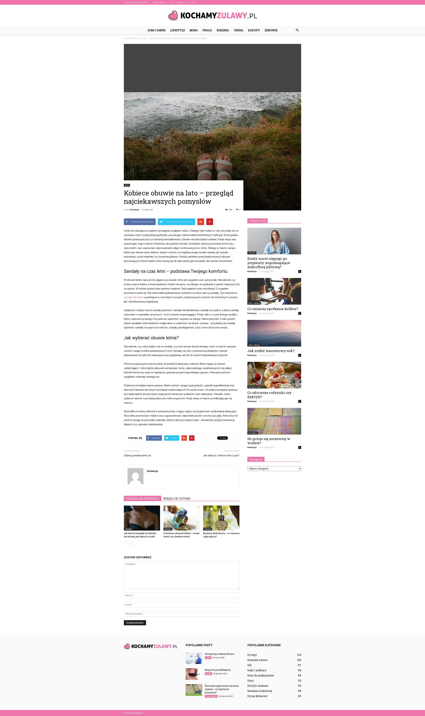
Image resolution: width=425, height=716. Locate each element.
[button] (297, 30)
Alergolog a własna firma (219, 653)
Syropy (252, 654)
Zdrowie (271, 30)
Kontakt (191, 2)
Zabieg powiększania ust (137, 455)
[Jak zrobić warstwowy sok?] (274, 333)
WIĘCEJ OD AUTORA (177, 498)
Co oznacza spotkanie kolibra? (272, 308)
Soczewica (252, 433)
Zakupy (254, 30)
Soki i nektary (254, 303)
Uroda (238, 30)
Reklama (181, 2)
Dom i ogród (157, 30)
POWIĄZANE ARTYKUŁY (142, 498)
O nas (171, 2)
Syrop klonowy (257, 696)
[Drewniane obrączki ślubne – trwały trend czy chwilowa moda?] (182, 518)
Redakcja (134, 209)
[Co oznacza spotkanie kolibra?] (274, 291)
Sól (249, 665)
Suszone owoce (255, 387)
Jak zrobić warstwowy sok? (270, 350)
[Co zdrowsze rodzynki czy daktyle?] (274, 375)
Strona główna (160, 2)
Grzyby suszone (257, 685)
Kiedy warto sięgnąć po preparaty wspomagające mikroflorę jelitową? (268, 262)
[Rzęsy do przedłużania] (194, 674)
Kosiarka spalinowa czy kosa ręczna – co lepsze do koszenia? (222, 689)
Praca (207, 30)
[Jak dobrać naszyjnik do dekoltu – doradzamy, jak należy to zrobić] (142, 518)
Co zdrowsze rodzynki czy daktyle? (269, 394)
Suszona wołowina (259, 691)
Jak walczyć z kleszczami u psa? (221, 455)
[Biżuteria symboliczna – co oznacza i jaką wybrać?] (221, 518)
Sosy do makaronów (260, 675)
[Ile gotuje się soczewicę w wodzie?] (274, 421)
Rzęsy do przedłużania (218, 669)
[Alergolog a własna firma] (194, 658)
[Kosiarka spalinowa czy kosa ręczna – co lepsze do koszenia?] (194, 690)
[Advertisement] (212, 67)
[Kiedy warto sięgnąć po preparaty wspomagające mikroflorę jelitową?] (274, 241)
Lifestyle (177, 30)
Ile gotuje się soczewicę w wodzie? (268, 440)
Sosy (250, 680)
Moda (194, 30)
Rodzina (223, 30)
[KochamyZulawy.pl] (212, 15)
